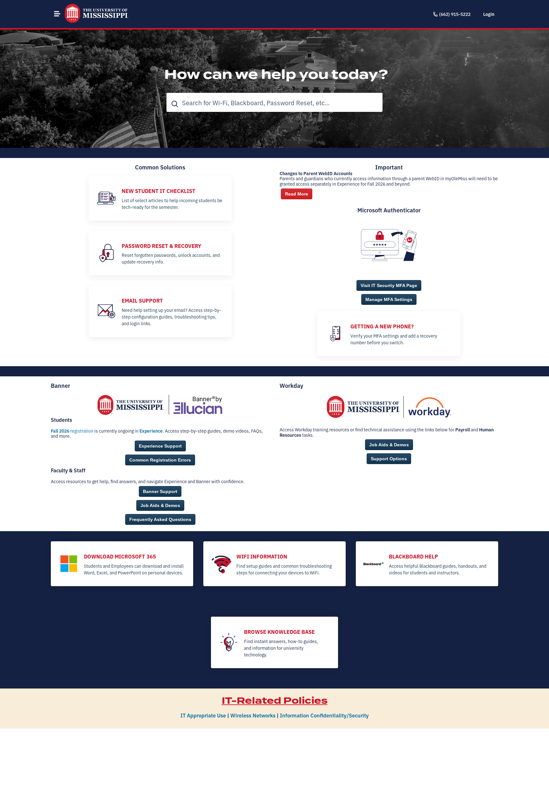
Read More (296, 193)
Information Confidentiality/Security (324, 715)
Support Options (389, 458)
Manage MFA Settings (388, 299)
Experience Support (160, 446)
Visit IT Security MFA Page (389, 285)
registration (72, 431)
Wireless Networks (252, 715)
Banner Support (160, 491)
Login (488, 14)
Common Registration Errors (160, 460)
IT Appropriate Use (203, 715)
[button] (57, 14)
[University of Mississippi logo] (96, 14)
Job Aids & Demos (160, 505)
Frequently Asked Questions (160, 519)
